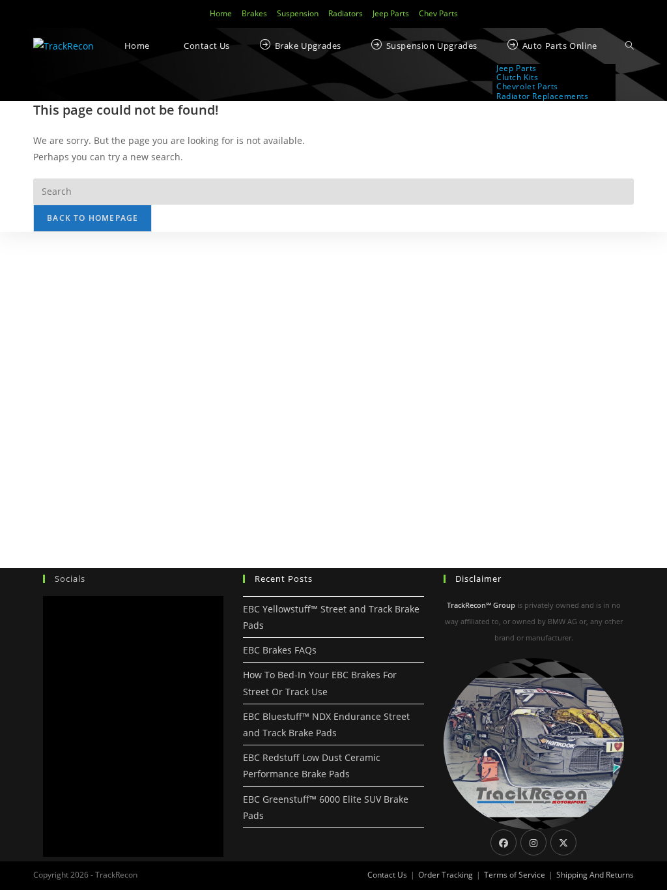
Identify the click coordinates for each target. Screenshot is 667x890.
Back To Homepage (92, 217)
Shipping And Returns (595, 874)
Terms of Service (514, 874)
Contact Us (387, 874)
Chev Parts (438, 13)
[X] (563, 842)
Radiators (345, 13)
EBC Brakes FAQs (280, 650)
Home (221, 13)
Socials (70, 578)
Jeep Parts (391, 13)
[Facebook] (503, 842)
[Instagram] (533, 842)
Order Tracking (445, 874)
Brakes (254, 13)
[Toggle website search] (630, 46)
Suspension (298, 13)
